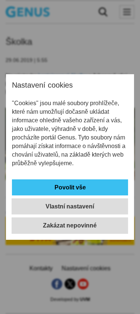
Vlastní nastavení (70, 206)
